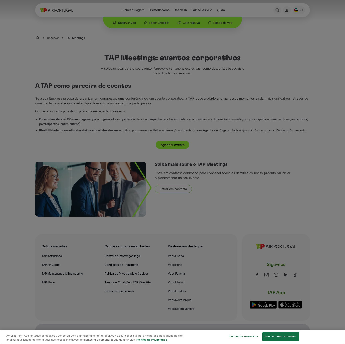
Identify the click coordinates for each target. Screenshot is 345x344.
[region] (172, 337)
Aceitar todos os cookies (281, 336)
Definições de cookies (244, 336)
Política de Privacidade (151, 339)
